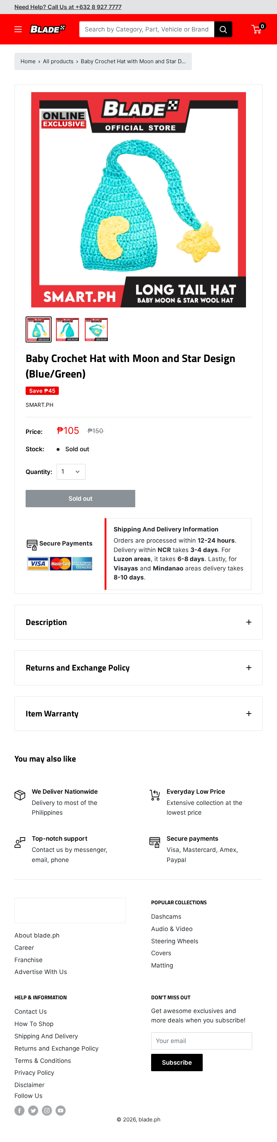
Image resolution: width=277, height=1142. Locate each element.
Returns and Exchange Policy (56, 1048)
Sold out (80, 498)
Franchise (28, 960)
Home (28, 61)
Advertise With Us (40, 971)
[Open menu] (18, 29)
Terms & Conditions (42, 1060)
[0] (256, 29)
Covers (161, 953)
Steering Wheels (174, 941)
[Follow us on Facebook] (19, 1111)
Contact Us (30, 1011)
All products (58, 61)
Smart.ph (39, 404)
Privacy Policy (34, 1072)
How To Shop (33, 1023)
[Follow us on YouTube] (61, 1111)
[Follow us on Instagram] (47, 1111)
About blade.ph (37, 935)
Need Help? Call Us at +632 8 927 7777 (68, 6)
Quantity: (39, 471)
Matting (162, 965)
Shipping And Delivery (46, 1036)
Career (24, 947)
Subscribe (177, 1062)
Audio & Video (172, 928)
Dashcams (166, 916)
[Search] (223, 29)
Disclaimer (29, 1085)
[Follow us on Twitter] (33, 1111)
